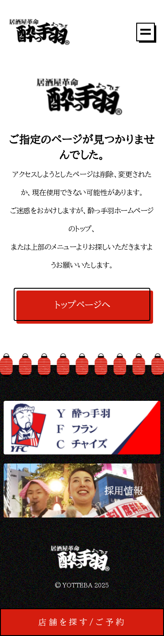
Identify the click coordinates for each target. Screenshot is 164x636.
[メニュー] (145, 32)
